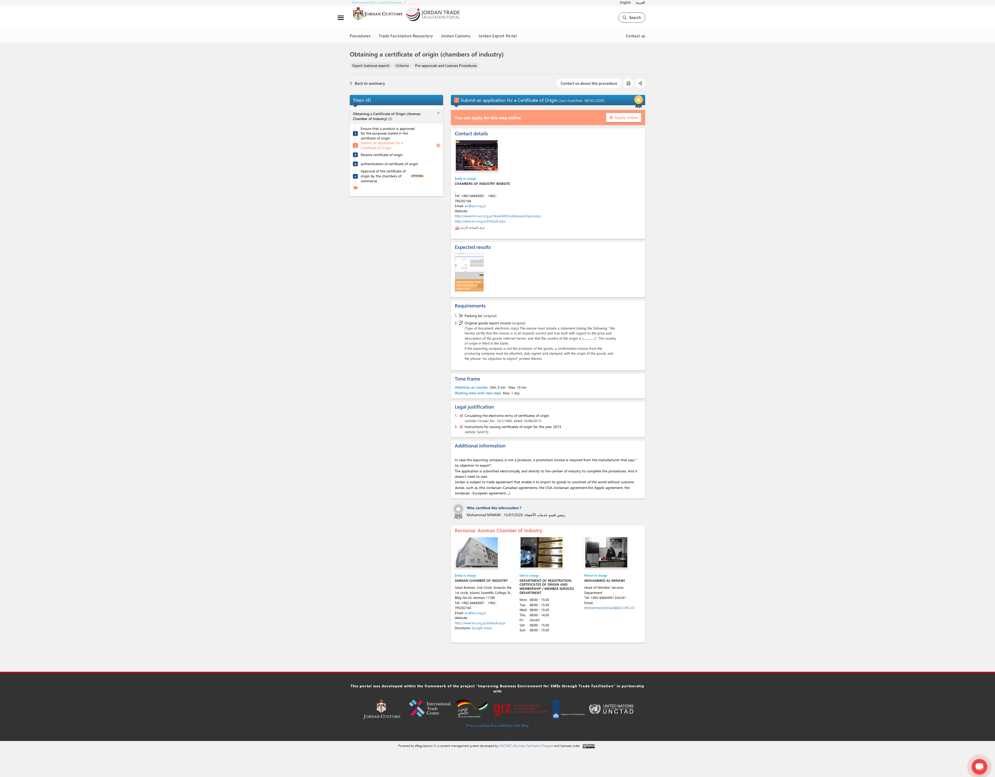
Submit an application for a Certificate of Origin (382, 145)
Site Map (521, 725)
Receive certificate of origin (382, 154)
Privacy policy (477, 725)
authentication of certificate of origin (389, 164)
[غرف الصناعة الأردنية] (457, 227)
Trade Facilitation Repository (406, 35)
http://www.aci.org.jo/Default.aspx (480, 221)
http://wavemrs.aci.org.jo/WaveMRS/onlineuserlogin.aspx (498, 216)
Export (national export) (370, 65)
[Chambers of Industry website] (477, 155)
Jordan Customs (455, 35)
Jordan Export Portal (498, 35)
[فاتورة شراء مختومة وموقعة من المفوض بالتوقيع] (460, 322)
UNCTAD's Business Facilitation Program (526, 746)
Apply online (623, 117)
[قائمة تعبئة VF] (460, 315)
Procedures (360, 35)
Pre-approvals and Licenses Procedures (446, 65)
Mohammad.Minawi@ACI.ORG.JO (609, 607)
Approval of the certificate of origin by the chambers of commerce (383, 176)
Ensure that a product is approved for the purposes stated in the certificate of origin (388, 133)
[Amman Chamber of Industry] (477, 552)
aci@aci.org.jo (475, 206)
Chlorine (402, 65)
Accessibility (501, 725)
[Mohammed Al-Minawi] (606, 552)
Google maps (482, 628)
